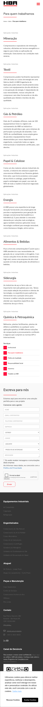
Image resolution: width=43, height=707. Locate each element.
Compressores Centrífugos (12, 544)
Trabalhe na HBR (13, 374)
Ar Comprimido (8, 507)
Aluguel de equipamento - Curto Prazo (16, 573)
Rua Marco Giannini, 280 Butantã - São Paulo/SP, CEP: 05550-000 (12, 618)
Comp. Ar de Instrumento (12, 540)
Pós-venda (7, 602)
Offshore (6, 598)
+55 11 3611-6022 (14, 635)
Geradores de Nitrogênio (12, 548)
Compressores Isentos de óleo (14, 594)
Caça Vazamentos (9, 587)
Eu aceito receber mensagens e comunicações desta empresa (21, 461)
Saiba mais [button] (17, 691)
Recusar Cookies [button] (13, 700)
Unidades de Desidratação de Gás (15, 551)
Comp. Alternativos (10, 536)
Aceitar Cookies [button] (30, 700)
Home (5, 21)
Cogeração (7, 511)
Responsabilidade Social (15, 363)
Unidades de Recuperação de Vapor (15, 555)
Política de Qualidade (14, 358)
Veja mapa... (7, 625)
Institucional (12, 347)
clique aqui (36, 655)
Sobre (9, 21)
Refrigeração (7, 515)
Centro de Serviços (10, 591)
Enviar (9, 484)
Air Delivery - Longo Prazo (12, 569)
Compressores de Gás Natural (13, 529)
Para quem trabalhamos (15, 353)
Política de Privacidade (12, 468)
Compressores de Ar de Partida (14, 533)
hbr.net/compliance (10, 662)
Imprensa (11, 368)
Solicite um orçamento (14, 631)
